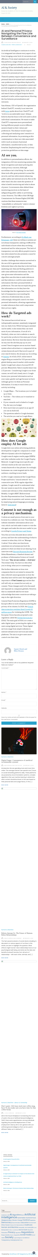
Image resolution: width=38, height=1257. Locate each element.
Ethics (3, 1225)
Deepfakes (33, 1220)
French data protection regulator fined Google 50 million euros (17, 609)
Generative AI (20, 1225)
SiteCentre (12, 505)
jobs (32, 1227)
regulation (18, 1232)
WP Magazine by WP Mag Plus (26, 1254)
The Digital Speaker (21, 232)
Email (3, 700)
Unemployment (15, 1240)
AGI (8, 1215)
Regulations (27, 1232)
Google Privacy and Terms (21, 531)
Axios (7, 111)
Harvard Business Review (22, 551)
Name (3, 692)
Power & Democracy (17, 44)
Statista (6, 357)
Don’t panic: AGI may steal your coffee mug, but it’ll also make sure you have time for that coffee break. (18, 1108)
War (21, 1240)
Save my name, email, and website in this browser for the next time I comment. (18, 718)
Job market (28, 1227)
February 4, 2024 (27, 42)
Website (4, 708)
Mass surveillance (14, 1230)
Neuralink (30, 1230)
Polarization (4, 1232)
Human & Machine (6, 44)
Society (9, 1237)
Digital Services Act (24, 618)
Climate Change (17, 1220)
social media (25, 1235)
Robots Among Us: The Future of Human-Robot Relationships (18, 1188)
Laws (35, 1227)
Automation (21, 1218)
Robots (11, 1235)
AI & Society (9, 7)
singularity (17, 1235)
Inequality (21, 1227)
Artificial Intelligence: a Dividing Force (12, 1182)
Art (23, 1215)
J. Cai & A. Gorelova (9, 1113)
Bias (10, 1220)
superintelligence (18, 1237)
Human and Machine (9, 1227)
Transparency (5, 1240)
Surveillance (26, 1237)
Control (26, 1220)
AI (24, 44)
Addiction (4, 1215)
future (7, 1225)
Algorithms (17, 1215)
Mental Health (23, 1230)
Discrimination (16, 1222)
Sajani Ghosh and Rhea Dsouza (12, 42)
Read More (4, 1132)
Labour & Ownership (20, 1103)
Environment (32, 1222)
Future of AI (13, 1225)
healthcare (28, 1225)
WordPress (13, 1254)
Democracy (6, 1222)
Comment (5, 668)
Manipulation (5, 1230)
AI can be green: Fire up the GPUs (11, 1159)
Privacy (29, 44)
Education (25, 1222)
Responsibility (5, 1235)
